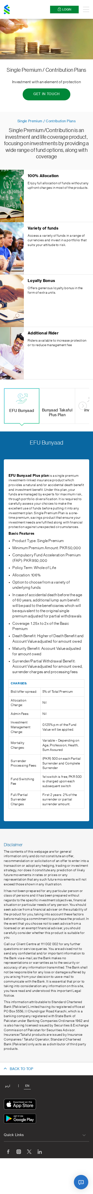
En (27, 1085)
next (82, 406)
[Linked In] (39, 1151)
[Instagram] (18, 1151)
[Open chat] (81, 1182)
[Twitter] (29, 1151)
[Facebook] (8, 1151)
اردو (7, 1085)
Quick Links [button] (14, 1135)
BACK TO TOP (21, 1069)
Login (66, 9)
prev (10, 406)
